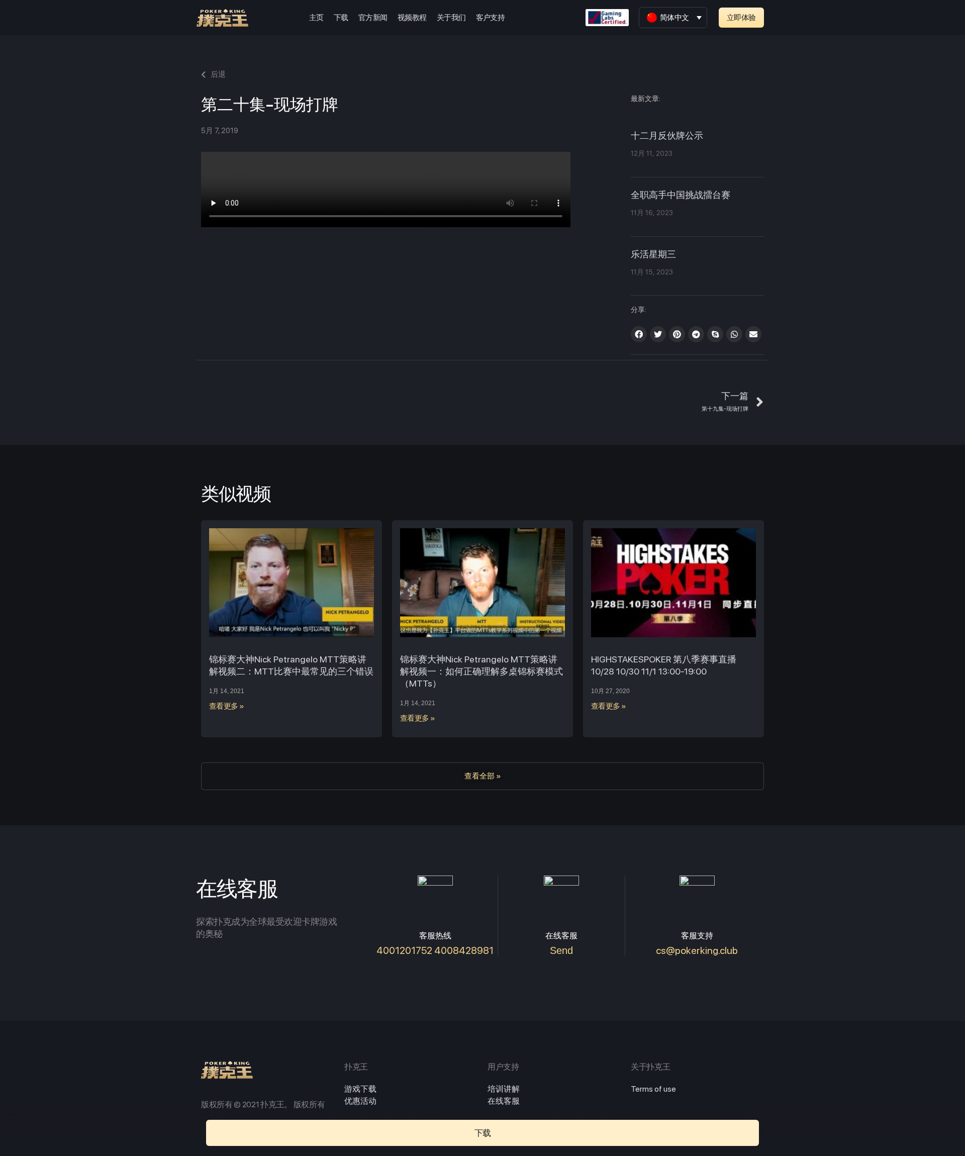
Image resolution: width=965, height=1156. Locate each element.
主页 (316, 17)
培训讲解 (504, 1089)
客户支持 (490, 17)
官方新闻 (373, 17)
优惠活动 (360, 1101)
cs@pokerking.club (697, 950)
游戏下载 (360, 1089)
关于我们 (451, 17)
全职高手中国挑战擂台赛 (680, 195)
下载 (341, 17)
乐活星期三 (653, 254)
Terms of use (653, 1089)
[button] (741, 18)
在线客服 (504, 1101)
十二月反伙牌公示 (667, 136)
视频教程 (412, 17)
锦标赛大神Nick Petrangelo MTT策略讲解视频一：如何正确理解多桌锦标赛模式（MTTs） (481, 671)
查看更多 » (226, 706)
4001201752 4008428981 (435, 950)
